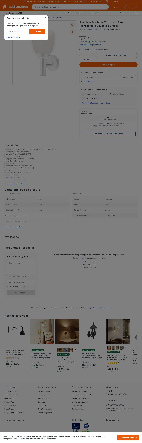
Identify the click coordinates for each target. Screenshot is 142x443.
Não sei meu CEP (13, 37)
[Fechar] (45, 17)
